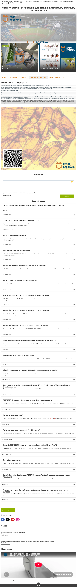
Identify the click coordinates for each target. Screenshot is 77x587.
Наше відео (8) (54, 77)
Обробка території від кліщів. (50, 68)
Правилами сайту (31, 192)
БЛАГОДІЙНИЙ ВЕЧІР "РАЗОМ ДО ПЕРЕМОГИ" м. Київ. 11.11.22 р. (26, 295)
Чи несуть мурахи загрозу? (13, 415)
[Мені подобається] (74, 214)
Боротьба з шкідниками (11, 460)
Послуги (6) (13, 77)
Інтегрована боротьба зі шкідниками (16, 250)
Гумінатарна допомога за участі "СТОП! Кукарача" (21, 430)
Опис (4, 77)
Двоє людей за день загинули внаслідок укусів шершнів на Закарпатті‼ (29, 340)
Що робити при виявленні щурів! (14, 235)
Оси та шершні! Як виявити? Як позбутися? (18, 355)
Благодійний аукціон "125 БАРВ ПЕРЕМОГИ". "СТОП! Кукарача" (25, 325)
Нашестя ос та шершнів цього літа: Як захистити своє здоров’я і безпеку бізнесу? (33, 205)
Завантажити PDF (5, 535)
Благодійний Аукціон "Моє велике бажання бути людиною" (24, 265)
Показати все (15, 505)
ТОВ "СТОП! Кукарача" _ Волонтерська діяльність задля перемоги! (27, 400)
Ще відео (15, 580)
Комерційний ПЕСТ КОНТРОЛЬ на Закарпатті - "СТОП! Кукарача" (26, 310)
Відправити (67, 196)
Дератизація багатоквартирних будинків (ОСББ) (20, 220)
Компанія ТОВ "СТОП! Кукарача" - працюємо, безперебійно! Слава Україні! (30, 445)
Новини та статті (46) (38, 77)
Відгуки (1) (24, 77)
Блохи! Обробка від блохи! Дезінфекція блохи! (20, 280)
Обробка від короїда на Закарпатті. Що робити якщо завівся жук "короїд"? (30, 370)
